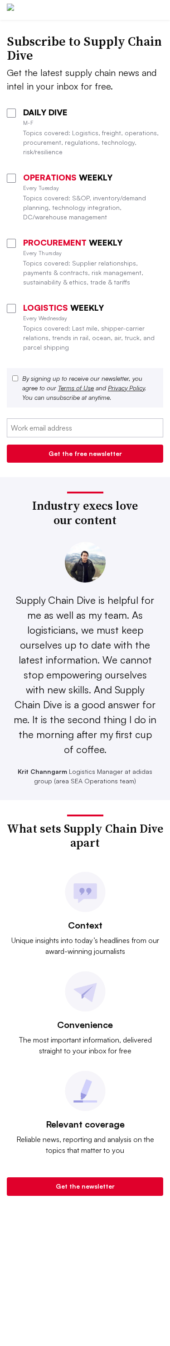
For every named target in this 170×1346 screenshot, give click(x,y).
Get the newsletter (85, 1186)
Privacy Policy (126, 388)
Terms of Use (76, 388)
